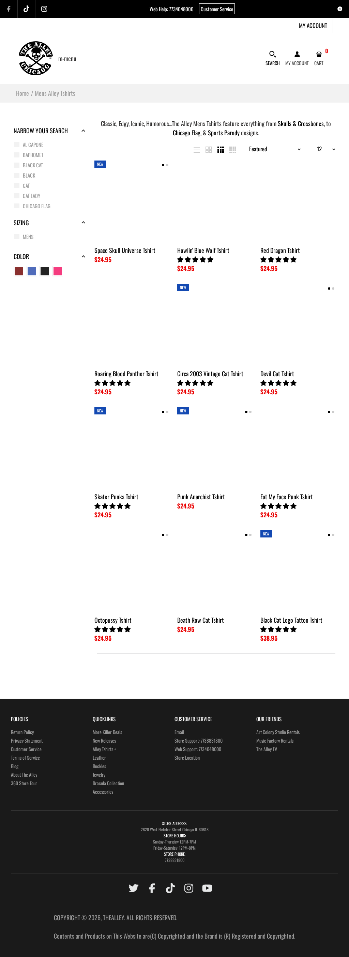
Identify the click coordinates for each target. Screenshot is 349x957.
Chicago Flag (36, 206)
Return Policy (22, 731)
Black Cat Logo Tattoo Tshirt (291, 620)
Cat (26, 185)
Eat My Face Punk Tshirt (286, 496)
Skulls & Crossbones (301, 123)
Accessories (103, 791)
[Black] (45, 271)
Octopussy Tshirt (113, 620)
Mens (28, 236)
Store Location (187, 757)
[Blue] (32, 271)
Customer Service (217, 9)
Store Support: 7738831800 (198, 740)
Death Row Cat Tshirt (200, 620)
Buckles (99, 766)
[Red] (19, 271)
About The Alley (24, 774)
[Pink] (58, 271)
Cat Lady (31, 195)
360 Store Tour (24, 783)
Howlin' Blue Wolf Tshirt (203, 250)
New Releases (104, 740)
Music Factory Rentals (274, 740)
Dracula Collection (108, 783)
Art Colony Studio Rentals (278, 731)
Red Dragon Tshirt (280, 250)
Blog (14, 766)
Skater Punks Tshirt (116, 496)
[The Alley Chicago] (36, 57)
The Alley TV (266, 749)
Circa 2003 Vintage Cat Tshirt (210, 373)
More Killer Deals (107, 731)
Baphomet (33, 154)
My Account (313, 25)
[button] (196, 259)
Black (29, 175)
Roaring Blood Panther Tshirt (126, 373)
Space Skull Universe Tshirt (124, 250)
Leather (99, 757)
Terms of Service (25, 757)
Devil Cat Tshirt (277, 373)
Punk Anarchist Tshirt (201, 496)
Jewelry (99, 774)
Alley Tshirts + (104, 749)
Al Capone (33, 144)
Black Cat (33, 165)
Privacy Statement (27, 740)
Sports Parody (224, 132)
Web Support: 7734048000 (197, 749)
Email (179, 731)
